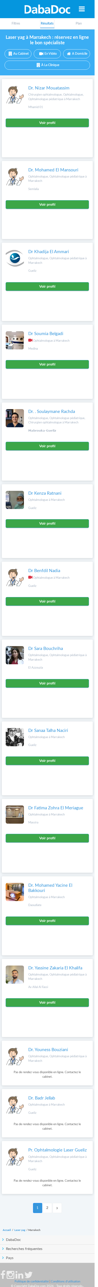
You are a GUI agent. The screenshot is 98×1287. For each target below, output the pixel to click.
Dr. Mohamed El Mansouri (53, 170)
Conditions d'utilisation (65, 1281)
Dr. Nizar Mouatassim (49, 88)
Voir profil (47, 123)
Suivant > (57, 1208)
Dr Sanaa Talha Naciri (48, 731)
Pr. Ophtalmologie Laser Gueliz (57, 1150)
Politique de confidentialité (32, 1281)
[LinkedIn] (19, 1277)
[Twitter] (28, 1277)
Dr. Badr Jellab (41, 1098)
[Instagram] (10, 1277)
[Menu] (82, 9)
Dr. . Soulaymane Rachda (51, 412)
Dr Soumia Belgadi (45, 334)
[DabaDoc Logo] (47, 9)
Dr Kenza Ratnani (45, 493)
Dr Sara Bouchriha (45, 649)
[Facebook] (2, 1277)
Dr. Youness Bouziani (48, 1050)
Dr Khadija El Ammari (48, 252)
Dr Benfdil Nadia (44, 571)
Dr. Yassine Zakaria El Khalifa (55, 968)
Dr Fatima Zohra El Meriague (55, 808)
